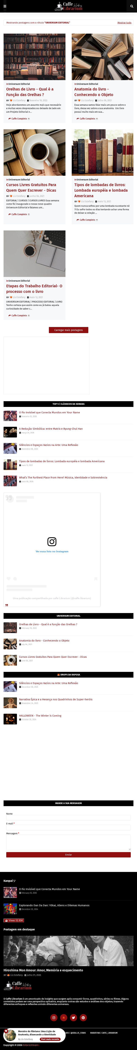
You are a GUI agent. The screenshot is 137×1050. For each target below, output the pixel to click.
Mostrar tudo (124, 22)
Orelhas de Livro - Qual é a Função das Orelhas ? (30, 92)
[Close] (63, 1030)
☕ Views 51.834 (14, 920)
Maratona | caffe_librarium (104, 1033)
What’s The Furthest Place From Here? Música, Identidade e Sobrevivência (63, 477)
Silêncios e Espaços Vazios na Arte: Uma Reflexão (48, 445)
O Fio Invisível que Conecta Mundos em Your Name (49, 412)
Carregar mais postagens (68, 330)
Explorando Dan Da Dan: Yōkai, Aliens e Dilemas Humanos (54, 905)
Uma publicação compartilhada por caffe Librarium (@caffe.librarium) (52, 598)
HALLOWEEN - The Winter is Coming (40, 715)
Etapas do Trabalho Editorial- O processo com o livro (34, 289)
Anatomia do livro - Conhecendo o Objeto (93, 92)
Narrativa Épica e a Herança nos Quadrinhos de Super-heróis (55, 699)
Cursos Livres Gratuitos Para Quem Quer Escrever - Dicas (31, 187)
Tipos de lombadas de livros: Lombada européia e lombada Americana (101, 190)
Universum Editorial (19, 84)
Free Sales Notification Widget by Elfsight (20, 1045)
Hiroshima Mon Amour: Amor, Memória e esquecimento (43, 970)
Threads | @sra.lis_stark (73, 1033)
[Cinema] (68, 951)
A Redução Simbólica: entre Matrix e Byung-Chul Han (51, 428)
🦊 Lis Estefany (17, 100)
